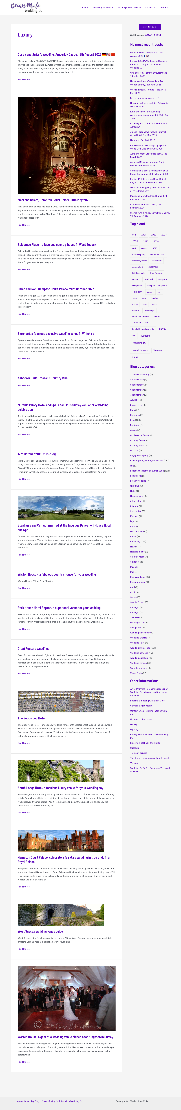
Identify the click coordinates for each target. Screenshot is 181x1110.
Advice (133, 399)
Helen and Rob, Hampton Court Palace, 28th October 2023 (56, 289)
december (153, 267)
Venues (149, 7)
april (134, 248)
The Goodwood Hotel (31, 718)
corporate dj (137, 267)
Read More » (24, 79)
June (134, 298)
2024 (135, 241)
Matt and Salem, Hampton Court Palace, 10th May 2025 (54, 200)
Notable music (137, 551)
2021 (143, 235)
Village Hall (135, 627)
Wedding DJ (139, 342)
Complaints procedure (141, 705)
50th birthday (137, 384)
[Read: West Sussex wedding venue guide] (61, 914)
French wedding (138, 480)
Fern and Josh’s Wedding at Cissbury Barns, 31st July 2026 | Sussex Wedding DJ (148, 64)
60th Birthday (137, 389)
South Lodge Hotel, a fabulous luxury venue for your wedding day (60, 788)
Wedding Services (102, 7)
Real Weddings (137, 577)
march (135, 304)
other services (137, 556)
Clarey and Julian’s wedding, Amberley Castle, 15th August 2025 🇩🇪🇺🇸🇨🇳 (66, 54)
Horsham (137, 291)
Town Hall (135, 617)
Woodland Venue (138, 668)
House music (136, 496)
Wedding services (139, 653)
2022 (153, 235)
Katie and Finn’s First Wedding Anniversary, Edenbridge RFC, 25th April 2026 (149, 115)
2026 (156, 241)
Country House (137, 445)
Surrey (162, 328)
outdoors (135, 561)
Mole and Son (137, 531)
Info (84, 7)
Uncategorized (137, 622)
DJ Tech (134, 450)
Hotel (133, 491)
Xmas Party (136, 673)
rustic (133, 592)
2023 (164, 234)
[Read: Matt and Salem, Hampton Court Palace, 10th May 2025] (67, 145)
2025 (146, 241)
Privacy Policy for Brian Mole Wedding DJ (61, 1101)
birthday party (138, 254)
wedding (146, 335)
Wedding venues (138, 663)
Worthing (157, 350)
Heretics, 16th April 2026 (142, 140)
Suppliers (134, 748)
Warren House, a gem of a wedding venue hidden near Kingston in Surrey (65, 1037)
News (133, 546)
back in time (136, 405)
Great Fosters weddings (33, 648)
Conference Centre (139, 435)
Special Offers (137, 602)
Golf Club (135, 486)
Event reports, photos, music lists (146, 460)
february (136, 279)
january (150, 292)
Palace (133, 567)
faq (132, 465)
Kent (144, 298)
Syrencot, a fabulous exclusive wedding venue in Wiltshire (56, 333)
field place (162, 279)
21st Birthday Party (139, 374)
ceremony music (139, 261)
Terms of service (138, 753)
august (144, 248)
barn (155, 248)
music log (135, 541)
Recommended (137, 582)
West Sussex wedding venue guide (40, 931)
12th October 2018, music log (37, 454)
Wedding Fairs (137, 642)
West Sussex (140, 350)
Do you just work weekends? (144, 98)
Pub (132, 572)
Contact (164, 7)
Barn (132, 410)
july (159, 292)
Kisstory (134, 516)
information (136, 501)
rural (132, 587)
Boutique (134, 425)
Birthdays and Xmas (128, 7)
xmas (135, 357)
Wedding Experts (138, 637)
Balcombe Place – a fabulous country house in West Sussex (57, 244)
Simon (133, 597)
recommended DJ (140, 316)
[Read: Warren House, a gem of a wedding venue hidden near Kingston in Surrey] (67, 998)
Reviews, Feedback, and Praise (145, 743)
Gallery (133, 724)
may (145, 304)
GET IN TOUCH (150, 27)
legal (132, 521)
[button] (87, 7)
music (154, 304)
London (154, 298)
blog (132, 420)
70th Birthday (137, 394)
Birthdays (135, 415)
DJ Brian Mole (138, 273)
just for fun (136, 511)
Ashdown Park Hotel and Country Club (43, 378)
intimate (134, 506)
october (135, 310)
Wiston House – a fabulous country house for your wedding (57, 574)
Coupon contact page (141, 719)
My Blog (134, 729)
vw (134, 335)
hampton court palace (157, 285)
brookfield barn (157, 254)
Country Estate (137, 440)
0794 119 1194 (153, 35)
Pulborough (149, 310)
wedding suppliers (139, 658)
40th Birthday (137, 379)
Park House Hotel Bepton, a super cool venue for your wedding (59, 608)
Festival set (136, 475)
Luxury (133, 526)
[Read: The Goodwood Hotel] (61, 701)
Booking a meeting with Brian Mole (147, 700)
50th (134, 235)
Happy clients (22, 1101)
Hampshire (137, 285)
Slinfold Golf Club (140, 322)
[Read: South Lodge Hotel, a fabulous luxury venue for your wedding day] (61, 771)
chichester (157, 260)
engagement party (139, 455)
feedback (149, 279)
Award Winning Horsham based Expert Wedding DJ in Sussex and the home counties (149, 692)
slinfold (157, 316)
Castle (133, 430)
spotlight (134, 607)
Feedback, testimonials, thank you (147, 470)
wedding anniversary (140, 632)
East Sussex (156, 273)
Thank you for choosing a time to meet (149, 758)
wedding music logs (140, 648)
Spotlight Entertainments (143, 329)
